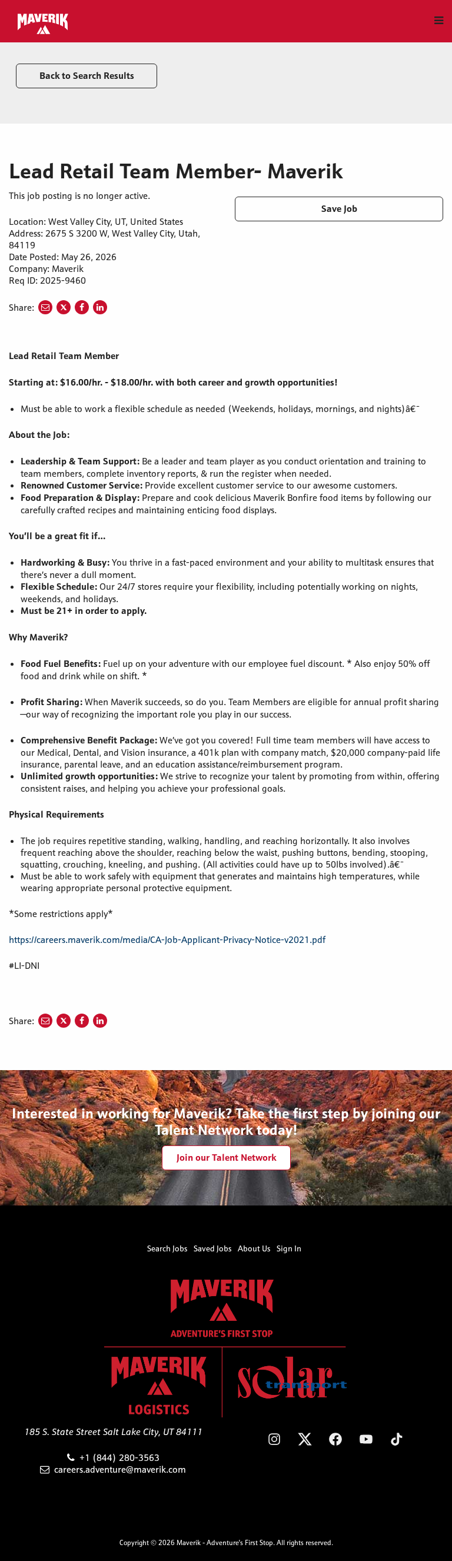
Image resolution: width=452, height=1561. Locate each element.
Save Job (339, 208)
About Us (254, 1248)
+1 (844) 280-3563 (119, 1457)
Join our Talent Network (226, 1157)
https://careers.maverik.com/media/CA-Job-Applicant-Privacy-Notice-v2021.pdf (167, 939)
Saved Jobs (213, 1248)
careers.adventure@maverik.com (120, 1469)
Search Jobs (167, 1248)
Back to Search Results (86, 75)
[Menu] (438, 20)
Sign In (289, 1248)
